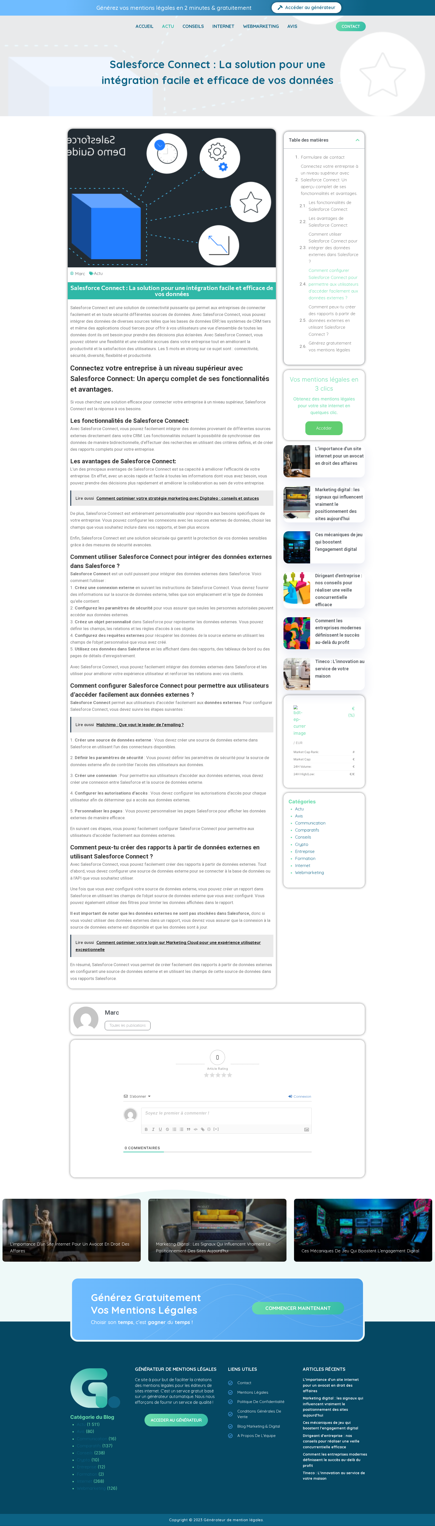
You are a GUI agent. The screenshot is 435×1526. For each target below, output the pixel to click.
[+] (216, 1129)
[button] (357, 140)
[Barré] (167, 1129)
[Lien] (202, 1129)
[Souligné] (160, 1129)
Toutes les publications (128, 1025)
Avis (292, 26)
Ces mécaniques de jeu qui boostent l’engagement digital (338, 542)
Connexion (302, 1096)
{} (209, 1129)
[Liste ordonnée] (174, 1129)
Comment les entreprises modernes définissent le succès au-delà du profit (335, 1460)
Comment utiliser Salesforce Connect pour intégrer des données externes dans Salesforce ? (333, 247)
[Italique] (153, 1129)
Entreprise (305, 851)
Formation (305, 858)
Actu (168, 26)
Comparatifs (307, 830)
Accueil (145, 26)
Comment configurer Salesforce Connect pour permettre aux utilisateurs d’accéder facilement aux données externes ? (333, 284)
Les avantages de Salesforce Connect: (328, 222)
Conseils (193, 26)
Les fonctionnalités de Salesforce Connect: (330, 206)
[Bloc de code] (195, 1129)
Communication (310, 823)
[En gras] (146, 1129)
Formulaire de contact (323, 157)
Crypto (301, 844)
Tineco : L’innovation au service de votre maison (340, 669)
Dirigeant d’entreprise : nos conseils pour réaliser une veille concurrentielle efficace (338, 590)
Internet (223, 26)
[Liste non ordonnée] (181, 1129)
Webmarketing (261, 26)
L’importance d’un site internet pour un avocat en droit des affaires (339, 456)
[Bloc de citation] (188, 1129)
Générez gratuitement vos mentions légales (330, 346)
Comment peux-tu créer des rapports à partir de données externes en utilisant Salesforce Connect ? (332, 320)
